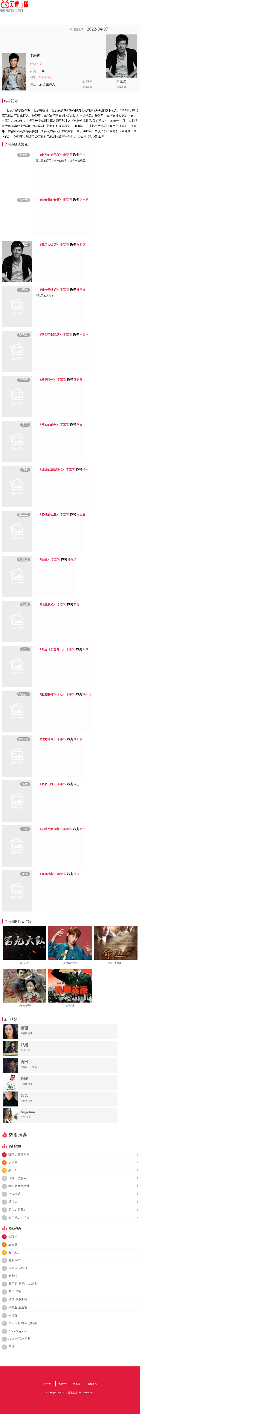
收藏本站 (92, 1384)
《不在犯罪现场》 (50, 334)
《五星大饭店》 (48, 244)
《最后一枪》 (47, 784)
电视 (9, 10)
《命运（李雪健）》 (51, 649)
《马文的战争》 (48, 424)
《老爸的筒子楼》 (50, 154)
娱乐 (21, 10)
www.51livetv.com (85, 1392)
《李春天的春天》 (50, 199)
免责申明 (62, 1384)
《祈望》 (44, 559)
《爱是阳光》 (47, 379)
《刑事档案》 (47, 874)
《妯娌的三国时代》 (51, 469)
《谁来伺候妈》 (48, 289)
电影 (3, 10)
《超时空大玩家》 (50, 829)
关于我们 (48, 1384)
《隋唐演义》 (47, 604)
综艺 (15, 10)
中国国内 (45, 77)
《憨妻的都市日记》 (51, 694)
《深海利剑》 (47, 739)
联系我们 (77, 1384)
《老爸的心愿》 (48, 514)
